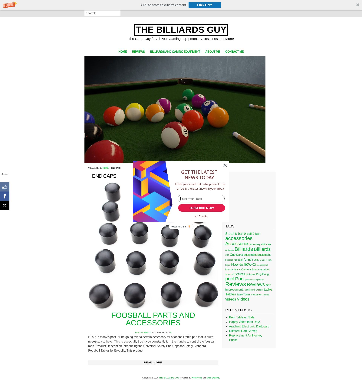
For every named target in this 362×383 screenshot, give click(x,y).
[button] (199, 174)
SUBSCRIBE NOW (201, 208)
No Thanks (201, 216)
